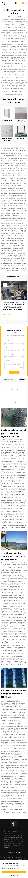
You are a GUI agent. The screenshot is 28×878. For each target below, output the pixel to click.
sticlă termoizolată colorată (11, 389)
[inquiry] (26, 433)
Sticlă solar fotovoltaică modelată (21, 121)
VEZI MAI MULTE (7, 314)
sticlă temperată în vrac (10, 386)
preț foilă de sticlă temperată (11, 402)
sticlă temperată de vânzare (11, 393)
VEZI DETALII (7, 112)
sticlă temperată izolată (10, 399)
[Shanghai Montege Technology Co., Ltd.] (3, 3)
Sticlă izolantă (21, 138)
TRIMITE (14, 372)
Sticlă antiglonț (7, 120)
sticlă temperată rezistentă (11, 396)
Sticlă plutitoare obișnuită (7, 139)
